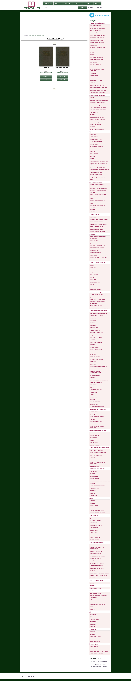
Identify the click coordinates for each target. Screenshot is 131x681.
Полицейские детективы (97, 122)
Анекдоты (93, 500)
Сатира (92, 508)
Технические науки (96, 382)
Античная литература (96, 294)
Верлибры (93, 267)
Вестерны (93, 217)
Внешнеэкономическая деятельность (97, 548)
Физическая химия (96, 389)
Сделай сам (93, 532)
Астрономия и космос (96, 315)
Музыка (92, 602)
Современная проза (96, 172)
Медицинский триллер (97, 117)
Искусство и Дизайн (96, 455)
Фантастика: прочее (96, 80)
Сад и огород (93, 530)
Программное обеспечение (98, 424)
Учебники (93, 385)
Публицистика (94, 466)
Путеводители (94, 435)
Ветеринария (94, 327)
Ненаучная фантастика (97, 59)
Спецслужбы (94, 646)
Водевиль (93, 614)
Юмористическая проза (97, 510)
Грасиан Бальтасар (46, 72)
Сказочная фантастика (97, 67)
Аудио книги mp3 (100, 664)
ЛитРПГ (92, 52)
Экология (92, 399)
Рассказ (92, 156)
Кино (91, 599)
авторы (77, 3)
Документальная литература (99, 447)
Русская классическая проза (99, 161)
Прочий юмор (94, 505)
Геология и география (96, 332)
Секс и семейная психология (99, 380)
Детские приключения (97, 248)
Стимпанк (93, 73)
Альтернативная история (97, 92)
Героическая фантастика (97, 28)
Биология (93, 318)
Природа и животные (96, 226)
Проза (91, 132)
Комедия (92, 503)
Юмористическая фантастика (99, 87)
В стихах (92, 272)
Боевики (92, 97)
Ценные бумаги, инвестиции (98, 575)
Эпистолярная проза (96, 174)
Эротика (92, 209)
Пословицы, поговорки (97, 639)
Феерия (92, 179)
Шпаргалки (93, 397)
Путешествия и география (97, 231)
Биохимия (93, 323)
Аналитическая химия (97, 406)
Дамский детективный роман (99, 100)
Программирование (96, 421)
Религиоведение (95, 375)
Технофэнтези (94, 75)
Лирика (92, 277)
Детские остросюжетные (97, 245)
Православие (94, 476)
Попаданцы (93, 62)
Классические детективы (98, 107)
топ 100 (67, 3)
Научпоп (92, 460)
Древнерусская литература (98, 299)
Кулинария (93, 523)
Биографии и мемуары (96, 450)
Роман (92, 158)
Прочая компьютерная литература (97, 427)
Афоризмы (93, 134)
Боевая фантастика (96, 25)
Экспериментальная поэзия (98, 287)
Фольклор (92, 629)
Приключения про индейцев (98, 224)
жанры (58, 3)
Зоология (92, 340)
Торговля (92, 570)
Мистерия (93, 621)
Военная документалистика (98, 452)
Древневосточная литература (99, 297)
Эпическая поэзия (95, 289)
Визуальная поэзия (96, 270)
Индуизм (92, 473)
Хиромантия (93, 495)
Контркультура (94, 144)
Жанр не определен (96, 580)
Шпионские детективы (97, 129)
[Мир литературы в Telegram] (99, 17)
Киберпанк (93, 45)
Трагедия (92, 626)
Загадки (92, 634)
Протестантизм (94, 478)
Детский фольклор (95, 252)
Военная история (95, 330)
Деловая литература (96, 542)
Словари (92, 440)
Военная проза (94, 137)
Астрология (93, 471)
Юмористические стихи (97, 513)
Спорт (91, 535)
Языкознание (94, 404)
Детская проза (94, 240)
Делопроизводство (95, 553)
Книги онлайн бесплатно (99, 662)
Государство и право (96, 335)
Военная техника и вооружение (99, 651)
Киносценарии (94, 619)
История (92, 344)
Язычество (93, 493)
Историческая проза (96, 139)
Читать (46, 79)
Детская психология (96, 337)
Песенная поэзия (95, 282)
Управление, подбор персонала (99, 573)
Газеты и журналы (95, 593)
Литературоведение (96, 349)
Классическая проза (96, 141)
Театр (91, 607)
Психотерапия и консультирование (95, 372)
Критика (92, 457)
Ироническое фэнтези (96, 40)
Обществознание (95, 357)
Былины (92, 631)
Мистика (92, 54)
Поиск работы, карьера (96, 568)
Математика (93, 352)
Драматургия (94, 274)
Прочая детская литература (98, 257)
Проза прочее (94, 154)
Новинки (88, 3)
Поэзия (92, 284)
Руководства (93, 437)
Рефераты (92, 377)
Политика (93, 364)
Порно (91, 198)
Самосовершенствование (97, 486)
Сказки (92, 260)
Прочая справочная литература (99, 433)
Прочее (91, 591)
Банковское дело (95, 545)
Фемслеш (92, 212)
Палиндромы (94, 279)
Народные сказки (95, 636)
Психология (93, 369)
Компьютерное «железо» (97, 416)
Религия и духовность (97, 469)
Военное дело (93, 644)
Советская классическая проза (99, 169)
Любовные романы (95, 182)
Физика (92, 387)
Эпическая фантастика (97, 85)
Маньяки (92, 114)
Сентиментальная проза (97, 167)
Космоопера (93, 50)
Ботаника (93, 325)
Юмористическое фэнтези (98, 90)
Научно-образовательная (98, 310)
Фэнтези (92, 83)
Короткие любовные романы (98, 188)
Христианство (94, 488)
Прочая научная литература (98, 366)
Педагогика (93, 361)
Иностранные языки (96, 342)
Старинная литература (97, 292)
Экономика (93, 578)
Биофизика (93, 320)
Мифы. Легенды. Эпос (96, 305)
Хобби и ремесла (95, 537)
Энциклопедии (94, 445)
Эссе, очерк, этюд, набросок (98, 177)
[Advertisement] (54, 23)
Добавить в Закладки (95, 7)
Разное (92, 583)
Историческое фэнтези (97, 42)
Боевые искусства (95, 649)
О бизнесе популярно (96, 565)
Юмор (91, 498)
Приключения (94, 214)
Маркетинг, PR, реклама (97, 563)
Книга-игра (93, 255)
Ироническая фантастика (98, 38)
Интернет (93, 414)
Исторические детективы (98, 105)
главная (48, 3)
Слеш (91, 203)
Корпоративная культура (97, 556)
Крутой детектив (95, 112)
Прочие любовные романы (98, 201)
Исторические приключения (99, 219)
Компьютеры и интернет (97, 409)
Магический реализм (96, 146)
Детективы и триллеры (97, 95)
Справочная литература (97, 430)
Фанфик (92, 609)
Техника (92, 585)
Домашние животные (96, 518)
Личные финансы (95, 558)
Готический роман (95, 33)
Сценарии (93, 624)
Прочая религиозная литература (100, 481)
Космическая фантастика (98, 47)
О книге (45, 76)
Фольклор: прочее (95, 641)
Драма (92, 617)
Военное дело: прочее (96, 654)
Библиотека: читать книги (100, 666)
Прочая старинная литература (99, 308)
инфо (97, 3)
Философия (93, 392)
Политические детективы (98, 119)
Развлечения (94, 527)
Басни (92, 265)
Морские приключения (97, 222)
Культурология (94, 347)
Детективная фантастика (98, 35)
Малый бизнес (94, 561)
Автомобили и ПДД (95, 588)
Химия (92, 394)
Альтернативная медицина (98, 313)
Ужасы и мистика (95, 78)
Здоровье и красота (95, 520)
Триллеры (93, 127)
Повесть (92, 151)
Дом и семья (93, 515)
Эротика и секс (94, 540)
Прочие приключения (96, 229)
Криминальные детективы (98, 110)
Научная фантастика (96, 57)
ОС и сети (92, 419)
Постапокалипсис (95, 64)
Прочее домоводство (96, 525)
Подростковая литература (98, 604)
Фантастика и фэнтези (97, 23)
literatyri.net (31, 676)
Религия (92, 483)
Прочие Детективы (95, 124)
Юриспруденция (95, 402)
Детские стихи (94, 250)
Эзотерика (93, 490)
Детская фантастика (96, 243)
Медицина (93, 354)
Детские (92, 234)
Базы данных (94, 412)
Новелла (92, 149)
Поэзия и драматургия (97, 262)
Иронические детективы (97, 102)
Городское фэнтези (95, 30)
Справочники (94, 442)
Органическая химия (96, 359)
